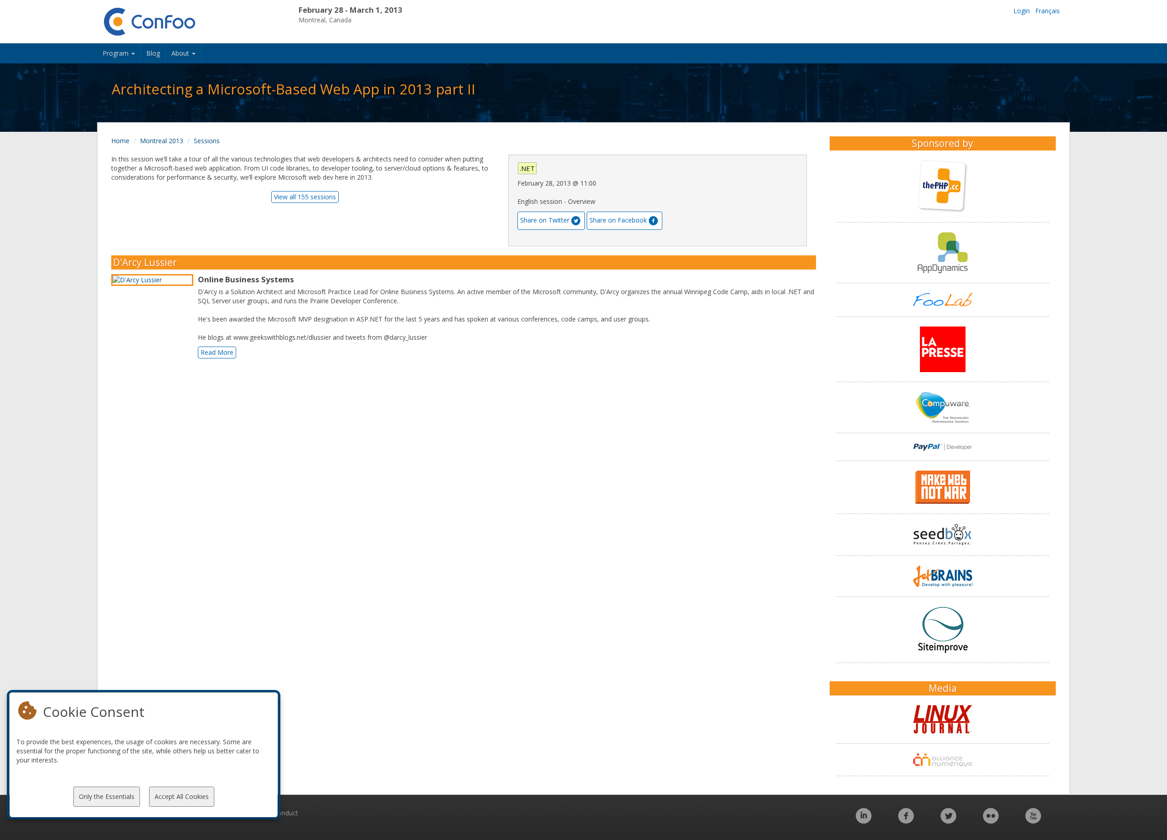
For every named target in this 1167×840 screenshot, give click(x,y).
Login (1021, 10)
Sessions (207, 140)
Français (1047, 10)
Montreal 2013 (161, 140)
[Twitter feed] (948, 820)
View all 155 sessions (305, 196)
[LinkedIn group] (863, 820)
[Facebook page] (906, 820)
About (181, 53)
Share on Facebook (618, 220)
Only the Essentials (106, 796)
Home (120, 140)
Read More (217, 352)
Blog (153, 53)
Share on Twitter (544, 220)
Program (116, 53)
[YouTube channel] (1033, 820)
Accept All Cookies (182, 796)
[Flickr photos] (991, 820)
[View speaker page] (154, 280)
